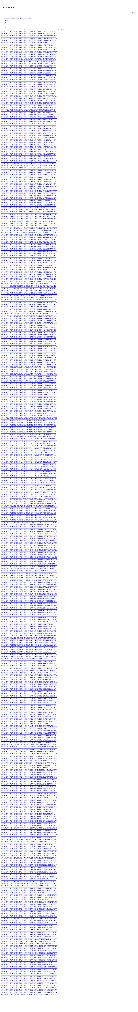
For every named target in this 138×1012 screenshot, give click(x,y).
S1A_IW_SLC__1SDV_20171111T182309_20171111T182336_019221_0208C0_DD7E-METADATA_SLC (29, 800)
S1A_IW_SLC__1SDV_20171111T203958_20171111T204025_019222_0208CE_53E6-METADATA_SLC (28, 871)
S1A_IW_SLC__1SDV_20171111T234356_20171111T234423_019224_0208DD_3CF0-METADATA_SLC (29, 973)
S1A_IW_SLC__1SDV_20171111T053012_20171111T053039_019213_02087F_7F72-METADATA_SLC (28, 246)
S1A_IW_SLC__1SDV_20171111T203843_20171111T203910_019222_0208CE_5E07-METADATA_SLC (28, 866)
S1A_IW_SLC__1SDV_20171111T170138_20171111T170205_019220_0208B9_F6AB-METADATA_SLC (29, 732)
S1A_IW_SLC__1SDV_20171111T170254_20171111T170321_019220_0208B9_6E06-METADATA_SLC (28, 737)
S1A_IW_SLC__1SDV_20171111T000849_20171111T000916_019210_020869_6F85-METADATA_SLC (28, 49)
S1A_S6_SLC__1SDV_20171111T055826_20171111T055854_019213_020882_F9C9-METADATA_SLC (28, 287)
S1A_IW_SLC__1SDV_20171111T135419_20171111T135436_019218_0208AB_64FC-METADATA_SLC (29, 566)
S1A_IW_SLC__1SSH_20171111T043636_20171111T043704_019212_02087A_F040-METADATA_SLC (28, 225)
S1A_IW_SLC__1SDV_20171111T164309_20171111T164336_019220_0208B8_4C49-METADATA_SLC (28, 695)
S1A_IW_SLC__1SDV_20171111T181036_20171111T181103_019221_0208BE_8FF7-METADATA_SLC (28, 758)
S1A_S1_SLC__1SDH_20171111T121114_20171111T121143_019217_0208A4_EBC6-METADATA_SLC (28, 498)
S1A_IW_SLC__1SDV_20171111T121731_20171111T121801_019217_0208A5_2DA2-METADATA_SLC (29, 500)
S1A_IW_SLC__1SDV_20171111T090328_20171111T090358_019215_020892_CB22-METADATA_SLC (28, 316)
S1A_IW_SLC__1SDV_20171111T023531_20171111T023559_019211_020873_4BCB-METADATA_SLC (29, 156)
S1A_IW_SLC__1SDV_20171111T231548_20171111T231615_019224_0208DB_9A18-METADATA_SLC (29, 961)
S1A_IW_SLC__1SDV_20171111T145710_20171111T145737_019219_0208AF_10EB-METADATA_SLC (29, 596)
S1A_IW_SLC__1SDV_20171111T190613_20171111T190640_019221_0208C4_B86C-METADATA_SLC (29, 834)
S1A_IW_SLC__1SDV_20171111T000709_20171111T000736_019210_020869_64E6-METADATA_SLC (28, 42)
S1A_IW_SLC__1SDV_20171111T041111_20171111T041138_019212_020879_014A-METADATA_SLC (28, 209)
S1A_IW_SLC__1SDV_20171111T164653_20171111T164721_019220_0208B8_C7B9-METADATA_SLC (29, 711)
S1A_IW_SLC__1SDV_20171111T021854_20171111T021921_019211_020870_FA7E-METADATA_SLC (28, 116)
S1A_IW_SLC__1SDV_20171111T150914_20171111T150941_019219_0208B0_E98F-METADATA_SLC (28, 626)
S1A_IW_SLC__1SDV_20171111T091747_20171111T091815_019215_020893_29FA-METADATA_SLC (28, 357)
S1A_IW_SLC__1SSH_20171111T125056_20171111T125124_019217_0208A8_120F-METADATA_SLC (28, 514)
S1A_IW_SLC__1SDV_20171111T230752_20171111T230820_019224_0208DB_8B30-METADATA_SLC (29, 927)
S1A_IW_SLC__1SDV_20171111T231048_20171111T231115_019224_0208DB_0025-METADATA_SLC (28, 939)
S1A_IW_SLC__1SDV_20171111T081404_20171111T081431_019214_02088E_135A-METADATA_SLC (28, 308)
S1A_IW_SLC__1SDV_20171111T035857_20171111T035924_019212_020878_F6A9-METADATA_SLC (28, 185)
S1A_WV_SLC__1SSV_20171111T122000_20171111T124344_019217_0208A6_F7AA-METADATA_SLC (29, 505)
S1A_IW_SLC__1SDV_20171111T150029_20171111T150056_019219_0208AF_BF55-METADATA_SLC (29, 610)
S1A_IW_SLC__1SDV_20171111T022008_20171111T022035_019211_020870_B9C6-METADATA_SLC (28, 121)
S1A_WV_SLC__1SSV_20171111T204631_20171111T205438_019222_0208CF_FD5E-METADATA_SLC (29, 881)
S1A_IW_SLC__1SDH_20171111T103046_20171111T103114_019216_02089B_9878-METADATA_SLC (28, 412)
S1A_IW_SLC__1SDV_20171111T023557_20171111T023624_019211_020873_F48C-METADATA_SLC (28, 158)
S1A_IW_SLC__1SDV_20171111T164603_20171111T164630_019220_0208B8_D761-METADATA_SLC (28, 707)
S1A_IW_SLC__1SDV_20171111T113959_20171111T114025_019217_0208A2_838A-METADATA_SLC (28, 473)
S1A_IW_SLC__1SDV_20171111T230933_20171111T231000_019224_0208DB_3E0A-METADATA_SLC (29, 934)
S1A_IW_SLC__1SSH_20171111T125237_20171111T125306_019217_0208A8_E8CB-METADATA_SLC (29, 521)
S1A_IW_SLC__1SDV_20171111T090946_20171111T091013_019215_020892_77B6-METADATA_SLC (28, 343)
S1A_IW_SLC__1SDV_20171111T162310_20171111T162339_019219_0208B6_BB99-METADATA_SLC (29, 668)
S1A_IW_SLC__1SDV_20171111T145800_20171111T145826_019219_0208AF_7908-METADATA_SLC (28, 600)
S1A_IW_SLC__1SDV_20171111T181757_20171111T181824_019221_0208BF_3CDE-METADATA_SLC (29, 781)
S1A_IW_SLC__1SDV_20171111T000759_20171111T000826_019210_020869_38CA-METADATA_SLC (28, 45)
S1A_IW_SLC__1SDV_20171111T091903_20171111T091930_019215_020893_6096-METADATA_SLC (28, 362)
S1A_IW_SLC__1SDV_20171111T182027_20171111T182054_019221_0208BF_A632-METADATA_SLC (29, 792)
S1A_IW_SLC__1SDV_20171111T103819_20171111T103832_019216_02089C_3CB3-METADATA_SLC (29, 417)
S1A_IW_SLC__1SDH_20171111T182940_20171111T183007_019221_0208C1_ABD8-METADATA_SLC (29, 818)
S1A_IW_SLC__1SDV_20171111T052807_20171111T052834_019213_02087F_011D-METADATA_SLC (28, 237)
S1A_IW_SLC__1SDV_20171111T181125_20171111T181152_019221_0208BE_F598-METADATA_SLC (28, 762)
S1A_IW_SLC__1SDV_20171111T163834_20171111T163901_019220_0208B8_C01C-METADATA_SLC (29, 676)
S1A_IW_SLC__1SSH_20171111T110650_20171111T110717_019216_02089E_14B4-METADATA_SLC (28, 426)
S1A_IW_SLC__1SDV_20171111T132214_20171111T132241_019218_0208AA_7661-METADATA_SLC (29, 538)
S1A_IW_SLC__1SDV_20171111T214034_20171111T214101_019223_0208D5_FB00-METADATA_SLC (29, 899)
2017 (6, 22)
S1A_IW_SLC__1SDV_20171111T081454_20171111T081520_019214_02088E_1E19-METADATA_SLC (28, 311)
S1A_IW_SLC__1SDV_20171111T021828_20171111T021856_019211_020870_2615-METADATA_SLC (28, 114)
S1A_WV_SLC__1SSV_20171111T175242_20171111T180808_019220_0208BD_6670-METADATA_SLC (29, 749)
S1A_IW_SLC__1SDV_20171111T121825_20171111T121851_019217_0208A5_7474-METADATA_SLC (28, 503)
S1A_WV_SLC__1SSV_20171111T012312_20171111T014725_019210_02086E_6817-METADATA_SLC (28, 111)
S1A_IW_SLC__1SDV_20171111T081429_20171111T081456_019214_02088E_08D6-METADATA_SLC (28, 309)
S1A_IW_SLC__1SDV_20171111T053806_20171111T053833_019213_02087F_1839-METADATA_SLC (28, 280)
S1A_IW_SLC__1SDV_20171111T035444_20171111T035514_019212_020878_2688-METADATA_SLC (28, 167)
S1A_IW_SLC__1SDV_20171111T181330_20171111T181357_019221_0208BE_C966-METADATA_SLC (29, 771)
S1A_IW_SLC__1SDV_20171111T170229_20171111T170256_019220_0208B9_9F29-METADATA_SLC (28, 735)
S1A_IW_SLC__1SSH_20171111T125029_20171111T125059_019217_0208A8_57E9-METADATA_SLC (28, 512)
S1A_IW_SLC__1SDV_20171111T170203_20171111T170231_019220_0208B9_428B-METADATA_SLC (28, 734)
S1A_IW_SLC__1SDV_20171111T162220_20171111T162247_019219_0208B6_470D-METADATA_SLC (28, 665)
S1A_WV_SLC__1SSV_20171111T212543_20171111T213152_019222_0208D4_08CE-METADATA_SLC (29, 885)
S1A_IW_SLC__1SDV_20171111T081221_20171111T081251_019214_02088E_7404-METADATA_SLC (28, 301)
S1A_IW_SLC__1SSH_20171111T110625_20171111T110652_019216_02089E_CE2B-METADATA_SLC (28, 424)
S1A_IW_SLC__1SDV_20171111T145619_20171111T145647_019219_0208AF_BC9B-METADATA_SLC (29, 593)
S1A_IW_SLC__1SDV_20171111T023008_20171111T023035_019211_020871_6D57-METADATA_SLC (28, 151)
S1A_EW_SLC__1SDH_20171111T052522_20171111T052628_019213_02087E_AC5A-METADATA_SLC (29, 230)
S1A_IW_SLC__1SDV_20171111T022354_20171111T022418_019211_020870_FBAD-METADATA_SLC (29, 137)
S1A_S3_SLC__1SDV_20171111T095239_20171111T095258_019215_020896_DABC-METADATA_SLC (29, 375)
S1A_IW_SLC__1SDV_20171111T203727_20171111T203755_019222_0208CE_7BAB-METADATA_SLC (29, 860)
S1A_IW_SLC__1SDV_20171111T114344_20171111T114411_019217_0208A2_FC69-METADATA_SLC (28, 489)
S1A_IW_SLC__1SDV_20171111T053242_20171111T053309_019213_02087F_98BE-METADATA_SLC (28, 257)
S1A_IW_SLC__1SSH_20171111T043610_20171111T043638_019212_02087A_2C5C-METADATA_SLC (28, 223)
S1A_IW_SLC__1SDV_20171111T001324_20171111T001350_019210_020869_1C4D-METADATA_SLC (28, 68)
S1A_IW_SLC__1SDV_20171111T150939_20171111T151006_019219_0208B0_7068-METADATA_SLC (28, 628)
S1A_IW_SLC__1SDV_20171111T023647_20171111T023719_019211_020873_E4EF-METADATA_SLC (28, 162)
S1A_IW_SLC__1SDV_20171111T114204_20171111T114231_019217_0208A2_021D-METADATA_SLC (28, 482)
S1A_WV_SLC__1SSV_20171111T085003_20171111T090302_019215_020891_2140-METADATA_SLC (28, 315)
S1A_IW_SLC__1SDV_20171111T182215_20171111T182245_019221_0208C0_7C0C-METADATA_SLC (29, 797)
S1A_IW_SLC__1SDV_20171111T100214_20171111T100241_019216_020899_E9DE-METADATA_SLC (29, 389)
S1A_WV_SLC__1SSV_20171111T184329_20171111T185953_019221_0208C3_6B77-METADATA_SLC (29, 827)
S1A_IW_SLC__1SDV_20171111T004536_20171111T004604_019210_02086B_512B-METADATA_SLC (28, 100)
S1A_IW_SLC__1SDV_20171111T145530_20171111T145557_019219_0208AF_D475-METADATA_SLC (29, 589)
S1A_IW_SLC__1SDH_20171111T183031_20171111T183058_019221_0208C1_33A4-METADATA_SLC (28, 822)
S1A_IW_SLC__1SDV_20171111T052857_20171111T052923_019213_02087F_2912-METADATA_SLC (28, 241)
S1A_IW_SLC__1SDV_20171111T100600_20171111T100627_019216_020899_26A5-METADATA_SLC (28, 404)
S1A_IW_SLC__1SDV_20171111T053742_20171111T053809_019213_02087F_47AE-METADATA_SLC (28, 278)
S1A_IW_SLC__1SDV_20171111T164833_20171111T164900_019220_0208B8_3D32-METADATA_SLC (28, 718)
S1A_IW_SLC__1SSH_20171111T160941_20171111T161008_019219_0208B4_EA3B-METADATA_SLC (29, 654)
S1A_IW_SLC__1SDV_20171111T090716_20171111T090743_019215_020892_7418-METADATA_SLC (28, 332)
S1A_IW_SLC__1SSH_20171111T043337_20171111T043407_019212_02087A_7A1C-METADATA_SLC (29, 213)
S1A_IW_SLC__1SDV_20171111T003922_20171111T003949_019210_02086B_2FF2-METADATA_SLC (28, 74)
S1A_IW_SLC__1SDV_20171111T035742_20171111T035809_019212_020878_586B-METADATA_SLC (28, 179)
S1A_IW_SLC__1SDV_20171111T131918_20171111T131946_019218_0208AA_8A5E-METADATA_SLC (29, 526)
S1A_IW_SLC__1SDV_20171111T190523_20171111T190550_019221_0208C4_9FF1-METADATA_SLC (28, 830)
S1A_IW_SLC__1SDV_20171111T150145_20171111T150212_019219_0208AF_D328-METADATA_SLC (29, 616)
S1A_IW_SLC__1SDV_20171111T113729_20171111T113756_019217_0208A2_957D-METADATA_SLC (28, 463)
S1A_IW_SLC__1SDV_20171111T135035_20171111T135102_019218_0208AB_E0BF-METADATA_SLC (29, 551)
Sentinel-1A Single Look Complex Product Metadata (18, 18)
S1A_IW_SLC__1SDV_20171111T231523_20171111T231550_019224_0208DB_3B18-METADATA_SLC (29, 959)
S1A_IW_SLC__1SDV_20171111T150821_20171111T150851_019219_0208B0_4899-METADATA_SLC (28, 623)
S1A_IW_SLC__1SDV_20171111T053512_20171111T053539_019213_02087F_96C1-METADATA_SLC (28, 267)
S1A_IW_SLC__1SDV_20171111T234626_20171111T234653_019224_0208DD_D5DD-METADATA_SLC (29, 983)
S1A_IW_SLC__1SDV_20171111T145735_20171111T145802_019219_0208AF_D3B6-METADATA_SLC (29, 598)
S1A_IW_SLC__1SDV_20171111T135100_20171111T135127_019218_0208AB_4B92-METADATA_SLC (29, 552)
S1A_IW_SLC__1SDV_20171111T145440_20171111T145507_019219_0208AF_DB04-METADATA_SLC (29, 586)
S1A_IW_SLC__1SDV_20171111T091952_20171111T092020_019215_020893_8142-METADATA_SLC (28, 366)
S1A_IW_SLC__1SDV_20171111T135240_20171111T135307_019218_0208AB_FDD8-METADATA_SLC (29, 559)
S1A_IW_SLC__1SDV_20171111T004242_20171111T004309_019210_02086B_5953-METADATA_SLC (28, 88)
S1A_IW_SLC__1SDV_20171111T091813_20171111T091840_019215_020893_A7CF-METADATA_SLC (29, 359)
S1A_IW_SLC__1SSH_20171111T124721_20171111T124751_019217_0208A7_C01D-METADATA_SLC (29, 507)
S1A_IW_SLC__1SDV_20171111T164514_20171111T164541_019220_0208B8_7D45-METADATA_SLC (28, 704)
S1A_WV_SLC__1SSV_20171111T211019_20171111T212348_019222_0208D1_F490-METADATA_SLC (29, 883)
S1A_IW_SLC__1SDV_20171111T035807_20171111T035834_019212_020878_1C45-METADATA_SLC (28, 181)
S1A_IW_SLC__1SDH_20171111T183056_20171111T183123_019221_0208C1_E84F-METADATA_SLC (28, 823)
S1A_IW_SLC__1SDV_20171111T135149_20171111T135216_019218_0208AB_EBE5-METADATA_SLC (29, 556)
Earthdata (8, 7)
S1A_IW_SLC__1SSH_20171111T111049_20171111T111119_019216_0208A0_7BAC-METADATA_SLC (28, 434)
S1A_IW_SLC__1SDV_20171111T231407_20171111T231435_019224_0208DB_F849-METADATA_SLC (29, 954)
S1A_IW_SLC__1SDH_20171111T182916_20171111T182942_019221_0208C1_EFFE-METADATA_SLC (29, 816)
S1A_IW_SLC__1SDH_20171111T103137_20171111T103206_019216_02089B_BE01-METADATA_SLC (29, 415)
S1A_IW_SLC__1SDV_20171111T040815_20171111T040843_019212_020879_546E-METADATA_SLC (28, 197)
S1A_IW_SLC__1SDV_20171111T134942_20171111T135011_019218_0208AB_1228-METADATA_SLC (28, 547)
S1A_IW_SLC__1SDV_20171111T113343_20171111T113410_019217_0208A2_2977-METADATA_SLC (28, 447)
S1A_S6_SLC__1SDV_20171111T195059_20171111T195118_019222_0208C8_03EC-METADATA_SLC (28, 843)
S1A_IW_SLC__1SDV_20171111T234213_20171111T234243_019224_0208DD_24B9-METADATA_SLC (29, 966)
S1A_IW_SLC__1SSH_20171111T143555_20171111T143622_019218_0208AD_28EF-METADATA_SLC (29, 573)
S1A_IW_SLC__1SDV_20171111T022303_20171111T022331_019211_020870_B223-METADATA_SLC (28, 133)
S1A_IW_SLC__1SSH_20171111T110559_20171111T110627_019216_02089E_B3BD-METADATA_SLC (28, 422)
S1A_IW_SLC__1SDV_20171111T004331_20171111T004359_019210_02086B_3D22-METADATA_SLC (28, 91)
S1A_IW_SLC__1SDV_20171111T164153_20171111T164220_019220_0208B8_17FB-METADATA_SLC (28, 690)
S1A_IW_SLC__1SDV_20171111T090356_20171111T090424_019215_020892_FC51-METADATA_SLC (28, 318)
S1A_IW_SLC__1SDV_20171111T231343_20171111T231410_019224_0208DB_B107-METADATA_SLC (29, 952)
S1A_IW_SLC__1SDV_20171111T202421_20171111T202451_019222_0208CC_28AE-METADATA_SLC (29, 853)
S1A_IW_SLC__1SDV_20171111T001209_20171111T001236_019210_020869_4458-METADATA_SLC (28, 63)
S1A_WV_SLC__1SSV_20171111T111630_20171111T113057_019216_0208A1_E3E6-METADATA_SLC (29, 436)
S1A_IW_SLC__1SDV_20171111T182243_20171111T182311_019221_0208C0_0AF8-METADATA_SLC (28, 799)
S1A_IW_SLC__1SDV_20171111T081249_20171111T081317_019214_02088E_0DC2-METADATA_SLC (29, 302)
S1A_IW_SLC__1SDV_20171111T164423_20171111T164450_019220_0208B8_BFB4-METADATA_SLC (29, 700)
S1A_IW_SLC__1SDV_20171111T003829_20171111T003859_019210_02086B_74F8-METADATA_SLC (28, 70)
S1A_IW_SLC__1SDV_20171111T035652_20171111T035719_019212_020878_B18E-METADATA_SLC (28, 176)
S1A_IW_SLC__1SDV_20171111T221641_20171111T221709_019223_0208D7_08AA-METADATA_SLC (29, 913)
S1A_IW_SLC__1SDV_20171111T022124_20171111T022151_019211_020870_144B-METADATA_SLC (28, 126)
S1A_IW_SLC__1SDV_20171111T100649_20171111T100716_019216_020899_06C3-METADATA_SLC (28, 408)
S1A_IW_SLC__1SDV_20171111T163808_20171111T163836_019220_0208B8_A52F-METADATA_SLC (29, 674)
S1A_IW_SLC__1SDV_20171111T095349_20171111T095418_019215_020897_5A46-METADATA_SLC (28, 378)
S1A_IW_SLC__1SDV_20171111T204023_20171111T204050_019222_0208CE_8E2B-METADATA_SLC (29, 873)
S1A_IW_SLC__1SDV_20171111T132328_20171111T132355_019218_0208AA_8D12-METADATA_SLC (29, 544)
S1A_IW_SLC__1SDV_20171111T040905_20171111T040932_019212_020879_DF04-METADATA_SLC (28, 200)
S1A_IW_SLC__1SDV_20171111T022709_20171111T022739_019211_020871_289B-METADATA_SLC (28, 139)
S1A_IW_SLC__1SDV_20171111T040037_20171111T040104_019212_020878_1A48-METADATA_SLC (28, 192)
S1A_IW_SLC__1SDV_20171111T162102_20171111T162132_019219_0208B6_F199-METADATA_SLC (28, 660)
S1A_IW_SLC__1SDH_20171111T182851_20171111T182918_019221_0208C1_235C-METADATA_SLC (28, 815)
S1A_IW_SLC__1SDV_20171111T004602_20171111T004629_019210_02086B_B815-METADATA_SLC (28, 102)
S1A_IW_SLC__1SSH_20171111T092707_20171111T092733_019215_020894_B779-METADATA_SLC (28, 371)
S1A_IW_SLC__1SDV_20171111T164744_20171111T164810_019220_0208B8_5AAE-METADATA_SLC (29, 714)
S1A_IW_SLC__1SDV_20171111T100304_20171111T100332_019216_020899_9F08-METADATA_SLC (28, 392)
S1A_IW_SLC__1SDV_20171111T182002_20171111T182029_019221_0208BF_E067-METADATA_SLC (28, 790)
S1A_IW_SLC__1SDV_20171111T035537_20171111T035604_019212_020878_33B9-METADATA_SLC (28, 170)
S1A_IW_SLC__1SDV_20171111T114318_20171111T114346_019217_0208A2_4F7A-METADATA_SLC (28, 487)
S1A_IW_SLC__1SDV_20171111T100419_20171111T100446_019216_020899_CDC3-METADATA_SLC (29, 397)
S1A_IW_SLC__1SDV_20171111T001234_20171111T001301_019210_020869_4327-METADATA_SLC (28, 65)
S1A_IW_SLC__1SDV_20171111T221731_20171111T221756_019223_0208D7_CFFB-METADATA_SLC (29, 917)
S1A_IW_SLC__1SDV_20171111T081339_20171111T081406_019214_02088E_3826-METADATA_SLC (28, 306)
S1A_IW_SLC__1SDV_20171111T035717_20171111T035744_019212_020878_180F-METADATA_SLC (28, 177)
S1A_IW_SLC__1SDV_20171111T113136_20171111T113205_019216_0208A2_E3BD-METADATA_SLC (29, 438)
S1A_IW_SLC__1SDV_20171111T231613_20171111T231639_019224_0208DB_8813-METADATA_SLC (28, 962)
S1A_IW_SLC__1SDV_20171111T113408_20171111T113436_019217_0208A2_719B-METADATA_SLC (28, 448)
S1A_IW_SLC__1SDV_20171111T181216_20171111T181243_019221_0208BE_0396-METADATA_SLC (28, 765)
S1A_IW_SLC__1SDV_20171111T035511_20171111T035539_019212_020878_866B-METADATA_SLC (28, 169)
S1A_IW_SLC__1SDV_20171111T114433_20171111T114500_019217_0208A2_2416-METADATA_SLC (28, 492)
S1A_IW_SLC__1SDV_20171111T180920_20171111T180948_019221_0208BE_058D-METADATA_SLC (29, 753)
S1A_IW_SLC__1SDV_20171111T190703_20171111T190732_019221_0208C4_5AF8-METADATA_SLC (29, 837)
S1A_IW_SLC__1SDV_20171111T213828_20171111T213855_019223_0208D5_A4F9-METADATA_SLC (29, 890)
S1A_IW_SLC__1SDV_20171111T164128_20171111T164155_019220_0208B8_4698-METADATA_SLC (28, 688)
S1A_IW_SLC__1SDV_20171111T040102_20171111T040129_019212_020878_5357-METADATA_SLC (28, 193)
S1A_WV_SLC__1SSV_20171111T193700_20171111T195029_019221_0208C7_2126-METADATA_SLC (28, 841)
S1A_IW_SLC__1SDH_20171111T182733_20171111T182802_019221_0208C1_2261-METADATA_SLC (28, 809)
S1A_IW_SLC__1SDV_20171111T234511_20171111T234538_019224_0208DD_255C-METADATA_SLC (29, 978)
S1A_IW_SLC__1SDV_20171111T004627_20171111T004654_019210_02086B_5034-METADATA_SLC (28, 104)
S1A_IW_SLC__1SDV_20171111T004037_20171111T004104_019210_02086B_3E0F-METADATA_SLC (28, 79)
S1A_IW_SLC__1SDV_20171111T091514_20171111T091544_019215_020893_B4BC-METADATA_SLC (29, 346)
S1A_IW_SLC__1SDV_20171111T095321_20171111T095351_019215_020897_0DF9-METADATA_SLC (28, 376)
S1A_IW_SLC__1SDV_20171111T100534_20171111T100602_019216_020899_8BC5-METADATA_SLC (28, 403)
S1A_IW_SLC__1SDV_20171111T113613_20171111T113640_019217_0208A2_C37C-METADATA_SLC (29, 457)
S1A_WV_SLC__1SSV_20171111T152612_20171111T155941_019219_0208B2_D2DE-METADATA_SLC (29, 637)
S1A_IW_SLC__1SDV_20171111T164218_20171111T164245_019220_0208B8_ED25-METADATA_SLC (29, 691)
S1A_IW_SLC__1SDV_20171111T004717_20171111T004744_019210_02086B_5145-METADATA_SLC (28, 107)
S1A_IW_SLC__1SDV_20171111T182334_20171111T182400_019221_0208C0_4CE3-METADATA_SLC (29, 802)
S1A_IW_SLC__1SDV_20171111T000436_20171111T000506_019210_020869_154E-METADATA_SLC (28, 31)
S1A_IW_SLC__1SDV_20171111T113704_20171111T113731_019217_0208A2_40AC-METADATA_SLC (29, 461)
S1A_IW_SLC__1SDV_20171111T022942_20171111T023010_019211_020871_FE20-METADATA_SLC (28, 149)
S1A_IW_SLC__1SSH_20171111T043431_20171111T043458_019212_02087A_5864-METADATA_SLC (28, 216)
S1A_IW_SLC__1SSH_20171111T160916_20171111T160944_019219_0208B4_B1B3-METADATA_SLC (28, 653)
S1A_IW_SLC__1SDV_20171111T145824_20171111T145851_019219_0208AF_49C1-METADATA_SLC (29, 602)
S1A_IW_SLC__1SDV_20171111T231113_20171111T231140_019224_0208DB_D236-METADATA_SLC (29, 941)
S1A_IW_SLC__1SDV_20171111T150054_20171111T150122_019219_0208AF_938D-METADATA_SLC (29, 612)
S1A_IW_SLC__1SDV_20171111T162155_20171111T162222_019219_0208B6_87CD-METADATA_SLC (29, 663)
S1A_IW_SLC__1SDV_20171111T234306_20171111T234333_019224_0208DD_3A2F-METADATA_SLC (29, 969)
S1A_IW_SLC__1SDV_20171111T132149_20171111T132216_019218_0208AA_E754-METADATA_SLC (29, 536)
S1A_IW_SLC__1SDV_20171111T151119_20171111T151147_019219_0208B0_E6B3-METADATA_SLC (28, 635)
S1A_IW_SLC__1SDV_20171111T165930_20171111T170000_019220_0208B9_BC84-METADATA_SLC (29, 723)
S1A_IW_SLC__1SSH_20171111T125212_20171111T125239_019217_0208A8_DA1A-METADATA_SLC (29, 519)
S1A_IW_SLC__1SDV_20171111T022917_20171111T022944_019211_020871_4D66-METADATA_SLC (28, 148)
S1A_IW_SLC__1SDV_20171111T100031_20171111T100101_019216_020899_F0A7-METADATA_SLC (28, 382)
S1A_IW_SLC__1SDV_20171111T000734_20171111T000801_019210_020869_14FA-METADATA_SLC (28, 44)
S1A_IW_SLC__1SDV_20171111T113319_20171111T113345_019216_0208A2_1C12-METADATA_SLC (28, 445)
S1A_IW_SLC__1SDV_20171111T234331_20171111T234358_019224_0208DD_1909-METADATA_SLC (29, 971)
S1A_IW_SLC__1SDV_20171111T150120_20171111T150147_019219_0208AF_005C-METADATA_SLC (29, 614)
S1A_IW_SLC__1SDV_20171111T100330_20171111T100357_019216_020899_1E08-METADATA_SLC (28, 394)
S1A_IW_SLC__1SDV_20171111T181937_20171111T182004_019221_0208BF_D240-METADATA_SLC (29, 788)
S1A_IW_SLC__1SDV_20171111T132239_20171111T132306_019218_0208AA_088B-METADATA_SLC (29, 540)
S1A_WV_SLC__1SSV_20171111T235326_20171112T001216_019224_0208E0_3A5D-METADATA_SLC (29, 994)
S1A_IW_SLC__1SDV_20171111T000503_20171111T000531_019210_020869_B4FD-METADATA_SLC (29, 33)
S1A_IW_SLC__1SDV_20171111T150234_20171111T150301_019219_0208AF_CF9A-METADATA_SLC (29, 619)
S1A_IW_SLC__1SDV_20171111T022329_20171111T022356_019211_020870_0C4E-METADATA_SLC (28, 135)
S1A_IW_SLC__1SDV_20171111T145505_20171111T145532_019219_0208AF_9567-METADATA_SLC (28, 588)
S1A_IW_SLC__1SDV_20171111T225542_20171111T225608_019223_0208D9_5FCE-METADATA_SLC (29, 924)
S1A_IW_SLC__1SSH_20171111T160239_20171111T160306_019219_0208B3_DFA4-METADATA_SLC (29, 649)
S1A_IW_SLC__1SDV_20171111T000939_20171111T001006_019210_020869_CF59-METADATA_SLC (28, 53)
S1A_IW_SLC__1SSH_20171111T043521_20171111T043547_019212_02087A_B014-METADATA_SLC (28, 220)
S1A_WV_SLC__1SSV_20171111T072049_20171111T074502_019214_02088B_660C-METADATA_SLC (29, 297)
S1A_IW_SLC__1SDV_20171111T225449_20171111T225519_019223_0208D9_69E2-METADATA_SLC (28, 920)
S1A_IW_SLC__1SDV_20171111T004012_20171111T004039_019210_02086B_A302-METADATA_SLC (28, 77)
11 (5, 24)
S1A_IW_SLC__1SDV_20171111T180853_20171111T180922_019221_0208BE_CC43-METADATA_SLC (29, 751)
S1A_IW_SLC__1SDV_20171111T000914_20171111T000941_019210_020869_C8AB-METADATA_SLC (29, 51)
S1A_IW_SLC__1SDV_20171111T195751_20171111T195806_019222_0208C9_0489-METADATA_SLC (28, 851)
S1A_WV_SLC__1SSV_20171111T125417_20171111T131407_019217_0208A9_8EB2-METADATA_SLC (29, 522)
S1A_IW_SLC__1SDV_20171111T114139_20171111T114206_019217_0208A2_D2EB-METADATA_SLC (29, 480)
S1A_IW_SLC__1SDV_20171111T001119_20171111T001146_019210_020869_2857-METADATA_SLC (28, 60)
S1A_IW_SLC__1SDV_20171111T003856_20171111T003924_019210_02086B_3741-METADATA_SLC (28, 72)
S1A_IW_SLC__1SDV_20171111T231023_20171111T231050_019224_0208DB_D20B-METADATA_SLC (29, 938)
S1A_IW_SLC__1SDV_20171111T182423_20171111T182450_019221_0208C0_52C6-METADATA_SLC (28, 806)
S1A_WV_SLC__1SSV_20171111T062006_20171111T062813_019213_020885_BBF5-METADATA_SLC (29, 288)
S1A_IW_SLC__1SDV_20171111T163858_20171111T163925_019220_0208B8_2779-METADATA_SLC (28, 677)
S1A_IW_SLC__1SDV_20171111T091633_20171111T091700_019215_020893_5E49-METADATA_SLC (28, 352)
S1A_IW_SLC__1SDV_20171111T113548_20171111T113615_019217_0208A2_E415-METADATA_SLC (28, 456)
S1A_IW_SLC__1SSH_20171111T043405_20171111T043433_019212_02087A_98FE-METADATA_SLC (28, 214)
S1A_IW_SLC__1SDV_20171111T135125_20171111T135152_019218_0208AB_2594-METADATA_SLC (28, 554)
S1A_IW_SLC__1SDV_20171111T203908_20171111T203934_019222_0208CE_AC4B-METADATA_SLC (29, 867)
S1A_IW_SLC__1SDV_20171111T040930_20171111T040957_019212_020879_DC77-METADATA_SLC (28, 202)
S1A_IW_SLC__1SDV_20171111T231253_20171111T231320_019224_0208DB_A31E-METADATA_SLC (29, 948)
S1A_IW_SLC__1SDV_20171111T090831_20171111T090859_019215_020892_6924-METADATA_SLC (28, 338)
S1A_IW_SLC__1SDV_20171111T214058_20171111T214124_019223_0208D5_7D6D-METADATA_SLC (29, 901)
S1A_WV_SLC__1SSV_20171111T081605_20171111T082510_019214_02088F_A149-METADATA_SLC (29, 313)
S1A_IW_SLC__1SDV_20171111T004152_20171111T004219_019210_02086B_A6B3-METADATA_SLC (29, 84)
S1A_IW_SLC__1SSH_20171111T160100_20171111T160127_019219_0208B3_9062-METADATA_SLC (28, 642)
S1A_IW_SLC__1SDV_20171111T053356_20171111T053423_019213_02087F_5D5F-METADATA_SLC (28, 262)
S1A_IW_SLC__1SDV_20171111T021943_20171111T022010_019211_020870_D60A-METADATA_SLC (28, 119)
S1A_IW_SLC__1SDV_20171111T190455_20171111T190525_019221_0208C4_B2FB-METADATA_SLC (29, 829)
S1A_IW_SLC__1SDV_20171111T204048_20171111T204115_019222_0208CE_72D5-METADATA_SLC (29, 874)
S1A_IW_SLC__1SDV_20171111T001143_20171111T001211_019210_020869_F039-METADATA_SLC (28, 61)
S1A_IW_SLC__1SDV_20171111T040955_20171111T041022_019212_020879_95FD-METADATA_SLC (28, 204)
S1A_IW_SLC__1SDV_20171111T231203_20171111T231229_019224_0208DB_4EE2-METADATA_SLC (29, 945)
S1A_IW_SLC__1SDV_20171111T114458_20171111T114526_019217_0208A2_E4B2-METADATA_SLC (28, 494)
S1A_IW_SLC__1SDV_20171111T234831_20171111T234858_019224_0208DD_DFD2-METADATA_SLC (29, 992)
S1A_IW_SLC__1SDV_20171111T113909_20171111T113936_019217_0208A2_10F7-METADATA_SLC (28, 470)
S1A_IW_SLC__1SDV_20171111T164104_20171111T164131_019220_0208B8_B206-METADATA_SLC (28, 686)
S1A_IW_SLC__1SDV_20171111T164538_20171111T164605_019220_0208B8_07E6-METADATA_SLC (28, 705)
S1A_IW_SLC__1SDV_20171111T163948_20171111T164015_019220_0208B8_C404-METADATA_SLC (28, 681)
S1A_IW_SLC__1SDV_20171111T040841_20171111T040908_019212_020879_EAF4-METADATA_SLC (28, 199)
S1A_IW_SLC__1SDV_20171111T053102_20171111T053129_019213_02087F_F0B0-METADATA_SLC (28, 250)
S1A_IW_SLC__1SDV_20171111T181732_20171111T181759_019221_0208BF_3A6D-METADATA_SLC (29, 779)
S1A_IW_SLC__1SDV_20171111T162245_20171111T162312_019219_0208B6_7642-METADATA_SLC (28, 667)
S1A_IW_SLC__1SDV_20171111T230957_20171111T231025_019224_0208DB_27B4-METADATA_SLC (29, 936)
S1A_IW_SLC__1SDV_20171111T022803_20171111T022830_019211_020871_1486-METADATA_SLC (28, 142)
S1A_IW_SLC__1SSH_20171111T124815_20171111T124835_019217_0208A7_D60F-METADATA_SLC (28, 510)
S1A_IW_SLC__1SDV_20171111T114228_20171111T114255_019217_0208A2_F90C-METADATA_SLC (28, 484)
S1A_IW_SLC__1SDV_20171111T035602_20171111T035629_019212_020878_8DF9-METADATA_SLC (28, 172)
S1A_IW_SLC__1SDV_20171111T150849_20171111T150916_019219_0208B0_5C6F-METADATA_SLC (28, 624)
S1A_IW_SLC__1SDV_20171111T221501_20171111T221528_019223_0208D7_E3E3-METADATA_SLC (29, 906)
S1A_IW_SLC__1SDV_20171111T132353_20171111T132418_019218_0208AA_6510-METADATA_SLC (29, 545)
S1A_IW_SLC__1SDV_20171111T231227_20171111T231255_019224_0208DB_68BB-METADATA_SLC (29, 947)
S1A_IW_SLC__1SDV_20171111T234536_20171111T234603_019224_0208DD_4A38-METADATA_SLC (29, 980)
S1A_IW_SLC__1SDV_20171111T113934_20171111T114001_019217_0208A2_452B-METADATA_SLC (28, 471)
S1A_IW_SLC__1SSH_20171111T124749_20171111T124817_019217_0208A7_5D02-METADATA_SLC (28, 508)
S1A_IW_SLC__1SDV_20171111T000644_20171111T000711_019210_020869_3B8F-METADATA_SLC (28, 40)
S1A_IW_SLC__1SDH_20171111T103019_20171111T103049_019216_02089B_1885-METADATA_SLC (28, 410)
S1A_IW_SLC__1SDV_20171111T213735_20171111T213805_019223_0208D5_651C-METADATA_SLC (28, 887)
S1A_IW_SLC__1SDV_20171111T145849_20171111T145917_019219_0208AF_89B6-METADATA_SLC (29, 603)
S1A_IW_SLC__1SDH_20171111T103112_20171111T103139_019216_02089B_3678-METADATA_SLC (28, 413)
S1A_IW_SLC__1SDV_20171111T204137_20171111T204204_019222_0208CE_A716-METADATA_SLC (29, 878)
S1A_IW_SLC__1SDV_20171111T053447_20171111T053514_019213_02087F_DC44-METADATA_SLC (29, 265)
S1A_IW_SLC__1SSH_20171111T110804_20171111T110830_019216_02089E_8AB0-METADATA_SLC (28, 431)
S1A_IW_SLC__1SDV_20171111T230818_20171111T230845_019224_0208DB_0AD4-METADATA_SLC (29, 929)
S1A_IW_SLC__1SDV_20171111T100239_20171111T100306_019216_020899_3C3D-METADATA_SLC (28, 390)
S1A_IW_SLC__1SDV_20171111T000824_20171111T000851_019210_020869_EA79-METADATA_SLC (28, 47)
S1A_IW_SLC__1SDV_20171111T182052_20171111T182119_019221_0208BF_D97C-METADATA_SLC (29, 793)
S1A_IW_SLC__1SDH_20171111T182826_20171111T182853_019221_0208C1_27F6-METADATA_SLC (28, 813)
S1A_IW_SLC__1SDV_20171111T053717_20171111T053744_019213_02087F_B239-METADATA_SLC (28, 276)
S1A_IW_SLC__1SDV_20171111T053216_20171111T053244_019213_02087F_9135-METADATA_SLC (28, 255)
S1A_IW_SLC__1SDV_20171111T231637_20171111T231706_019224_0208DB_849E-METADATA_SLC (29, 964)
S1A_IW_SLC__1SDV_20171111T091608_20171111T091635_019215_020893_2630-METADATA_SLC (28, 350)
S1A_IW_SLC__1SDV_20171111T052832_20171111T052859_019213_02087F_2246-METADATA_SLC (28, 239)
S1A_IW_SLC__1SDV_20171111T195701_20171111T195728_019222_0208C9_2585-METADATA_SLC (28, 848)
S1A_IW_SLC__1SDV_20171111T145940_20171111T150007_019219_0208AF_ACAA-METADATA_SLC (29, 607)
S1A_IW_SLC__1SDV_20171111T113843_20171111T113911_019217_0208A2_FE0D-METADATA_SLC (29, 468)
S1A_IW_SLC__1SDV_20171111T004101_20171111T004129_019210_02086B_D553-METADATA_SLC (28, 81)
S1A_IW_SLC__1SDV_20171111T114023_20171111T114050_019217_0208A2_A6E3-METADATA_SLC (29, 475)
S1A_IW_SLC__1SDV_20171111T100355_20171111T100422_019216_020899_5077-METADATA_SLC (28, 396)
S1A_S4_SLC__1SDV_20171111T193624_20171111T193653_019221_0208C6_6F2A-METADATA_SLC (28, 839)
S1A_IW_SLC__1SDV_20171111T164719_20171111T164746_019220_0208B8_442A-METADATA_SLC (28, 712)
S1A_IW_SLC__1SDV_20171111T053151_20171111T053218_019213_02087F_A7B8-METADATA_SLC (29, 253)
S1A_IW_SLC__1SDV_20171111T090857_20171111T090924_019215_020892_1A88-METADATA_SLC (28, 339)
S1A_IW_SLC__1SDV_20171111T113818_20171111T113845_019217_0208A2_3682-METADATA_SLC (28, 466)
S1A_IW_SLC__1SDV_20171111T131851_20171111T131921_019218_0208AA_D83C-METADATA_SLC (29, 524)
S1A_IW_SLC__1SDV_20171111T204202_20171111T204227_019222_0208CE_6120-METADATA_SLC (28, 880)
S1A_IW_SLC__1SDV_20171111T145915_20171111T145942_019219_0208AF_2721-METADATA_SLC (28, 605)
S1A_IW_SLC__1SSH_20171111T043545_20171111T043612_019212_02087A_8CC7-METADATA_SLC (28, 221)
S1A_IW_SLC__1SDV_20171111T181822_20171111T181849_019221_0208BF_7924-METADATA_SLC (28, 783)
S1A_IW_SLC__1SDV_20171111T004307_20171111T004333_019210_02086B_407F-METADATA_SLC (28, 89)
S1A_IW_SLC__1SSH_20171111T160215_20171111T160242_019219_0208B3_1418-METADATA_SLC (28, 647)
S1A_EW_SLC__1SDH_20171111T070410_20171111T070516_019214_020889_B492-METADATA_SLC (29, 295)
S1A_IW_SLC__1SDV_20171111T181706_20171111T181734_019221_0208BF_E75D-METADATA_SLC (29, 778)
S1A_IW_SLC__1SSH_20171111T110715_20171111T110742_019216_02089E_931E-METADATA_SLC (28, 427)
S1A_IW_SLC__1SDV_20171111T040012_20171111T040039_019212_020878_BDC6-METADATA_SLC (29, 190)
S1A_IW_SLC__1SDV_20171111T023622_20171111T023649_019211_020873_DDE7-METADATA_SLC (29, 160)
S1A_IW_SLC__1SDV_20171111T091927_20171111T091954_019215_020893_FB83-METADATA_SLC (28, 364)
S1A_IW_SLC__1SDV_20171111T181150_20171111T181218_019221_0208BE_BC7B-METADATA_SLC (29, 763)
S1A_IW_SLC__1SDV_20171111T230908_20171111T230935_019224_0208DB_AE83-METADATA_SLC (29, 932)
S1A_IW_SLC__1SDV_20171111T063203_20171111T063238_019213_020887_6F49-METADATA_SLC (28, 292)
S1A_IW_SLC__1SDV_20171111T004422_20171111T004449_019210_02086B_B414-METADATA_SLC (28, 95)
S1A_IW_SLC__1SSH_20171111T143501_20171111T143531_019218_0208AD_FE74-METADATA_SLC (29, 570)
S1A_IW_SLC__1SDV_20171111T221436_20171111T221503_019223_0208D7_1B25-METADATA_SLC (28, 904)
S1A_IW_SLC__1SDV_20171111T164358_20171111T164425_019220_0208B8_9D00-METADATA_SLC (28, 698)
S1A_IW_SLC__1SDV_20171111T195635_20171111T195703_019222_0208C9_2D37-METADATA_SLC (28, 846)
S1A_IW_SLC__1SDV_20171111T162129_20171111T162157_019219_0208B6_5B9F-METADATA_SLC (28, 661)
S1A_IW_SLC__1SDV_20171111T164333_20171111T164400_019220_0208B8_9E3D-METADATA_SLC (29, 697)
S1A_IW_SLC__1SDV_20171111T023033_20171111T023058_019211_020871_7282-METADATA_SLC (28, 153)
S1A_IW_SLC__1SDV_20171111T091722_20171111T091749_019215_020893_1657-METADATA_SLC (28, 355)
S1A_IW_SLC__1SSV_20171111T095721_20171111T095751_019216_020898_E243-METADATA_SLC (28, 380)
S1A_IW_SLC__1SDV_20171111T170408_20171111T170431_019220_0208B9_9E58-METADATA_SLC (28, 742)
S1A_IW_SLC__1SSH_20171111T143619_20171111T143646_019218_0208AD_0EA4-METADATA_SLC (29, 575)
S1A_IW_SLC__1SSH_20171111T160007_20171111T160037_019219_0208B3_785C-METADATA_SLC (28, 639)
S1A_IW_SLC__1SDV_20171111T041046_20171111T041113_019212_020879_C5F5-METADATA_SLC (28, 207)
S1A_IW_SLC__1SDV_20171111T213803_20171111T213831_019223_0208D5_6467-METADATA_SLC (28, 888)
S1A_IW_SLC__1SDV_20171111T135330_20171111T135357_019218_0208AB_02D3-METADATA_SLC (29, 563)
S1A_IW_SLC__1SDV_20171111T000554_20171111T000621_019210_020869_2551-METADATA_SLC (28, 37)
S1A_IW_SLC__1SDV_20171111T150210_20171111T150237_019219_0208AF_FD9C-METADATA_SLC (29, 617)
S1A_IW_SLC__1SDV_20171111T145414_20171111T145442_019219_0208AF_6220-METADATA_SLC (28, 584)
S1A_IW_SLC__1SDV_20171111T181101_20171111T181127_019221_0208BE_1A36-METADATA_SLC (28, 760)
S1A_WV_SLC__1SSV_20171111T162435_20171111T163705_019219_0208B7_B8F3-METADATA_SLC (29, 670)
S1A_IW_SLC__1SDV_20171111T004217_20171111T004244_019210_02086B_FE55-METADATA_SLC (28, 86)
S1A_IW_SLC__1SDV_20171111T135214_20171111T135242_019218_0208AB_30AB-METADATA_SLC (29, 558)
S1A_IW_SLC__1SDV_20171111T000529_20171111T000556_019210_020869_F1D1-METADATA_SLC (28, 35)
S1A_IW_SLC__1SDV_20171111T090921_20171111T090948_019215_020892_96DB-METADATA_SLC (28, 341)
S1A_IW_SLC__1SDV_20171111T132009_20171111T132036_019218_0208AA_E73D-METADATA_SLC (29, 529)
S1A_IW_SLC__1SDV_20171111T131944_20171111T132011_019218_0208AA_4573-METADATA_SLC (28, 528)
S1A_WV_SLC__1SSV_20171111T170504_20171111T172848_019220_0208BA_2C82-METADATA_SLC (29, 744)
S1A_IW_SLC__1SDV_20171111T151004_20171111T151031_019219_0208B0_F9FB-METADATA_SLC (29, 630)
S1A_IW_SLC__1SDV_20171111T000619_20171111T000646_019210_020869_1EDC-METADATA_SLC (29, 38)
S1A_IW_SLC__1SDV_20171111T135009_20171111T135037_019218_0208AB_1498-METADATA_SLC (28, 549)
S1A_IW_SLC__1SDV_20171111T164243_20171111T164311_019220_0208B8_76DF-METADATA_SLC (28, 693)
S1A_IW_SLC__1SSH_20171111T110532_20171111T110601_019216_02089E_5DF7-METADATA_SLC (28, 420)
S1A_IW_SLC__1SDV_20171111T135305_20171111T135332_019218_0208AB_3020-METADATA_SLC (28, 561)
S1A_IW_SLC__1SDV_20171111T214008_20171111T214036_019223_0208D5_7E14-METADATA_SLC (28, 897)
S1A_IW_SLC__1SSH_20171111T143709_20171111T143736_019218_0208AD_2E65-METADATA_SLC (28, 579)
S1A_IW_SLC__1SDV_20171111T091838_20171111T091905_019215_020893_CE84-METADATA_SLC (28, 360)
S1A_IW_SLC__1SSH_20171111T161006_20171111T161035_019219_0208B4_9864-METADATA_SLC (28, 656)
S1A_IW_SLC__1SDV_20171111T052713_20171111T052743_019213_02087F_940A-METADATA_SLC (28, 234)
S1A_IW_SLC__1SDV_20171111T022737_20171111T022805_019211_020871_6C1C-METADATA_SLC (28, 141)
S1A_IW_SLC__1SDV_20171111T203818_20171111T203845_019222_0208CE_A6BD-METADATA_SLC (29, 864)
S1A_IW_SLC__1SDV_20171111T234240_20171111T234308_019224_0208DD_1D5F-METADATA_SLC (29, 968)
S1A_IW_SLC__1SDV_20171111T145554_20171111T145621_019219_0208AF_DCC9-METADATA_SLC (29, 591)
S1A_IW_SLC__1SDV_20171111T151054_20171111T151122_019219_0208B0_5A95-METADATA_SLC (28, 633)
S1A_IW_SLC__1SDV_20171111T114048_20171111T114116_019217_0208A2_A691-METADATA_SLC (28, 477)
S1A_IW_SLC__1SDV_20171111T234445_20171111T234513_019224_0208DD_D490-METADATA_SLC (29, 976)
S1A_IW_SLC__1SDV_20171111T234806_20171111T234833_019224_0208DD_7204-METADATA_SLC (29, 991)
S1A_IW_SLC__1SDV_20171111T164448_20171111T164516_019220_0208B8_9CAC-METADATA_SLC (29, 702)
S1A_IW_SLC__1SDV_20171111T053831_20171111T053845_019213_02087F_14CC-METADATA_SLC (28, 281)
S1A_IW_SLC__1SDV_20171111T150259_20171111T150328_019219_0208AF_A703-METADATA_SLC (29, 621)
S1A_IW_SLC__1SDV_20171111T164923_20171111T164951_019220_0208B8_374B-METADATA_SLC (28, 721)
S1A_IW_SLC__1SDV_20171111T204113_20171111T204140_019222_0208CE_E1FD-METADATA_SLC (29, 876)
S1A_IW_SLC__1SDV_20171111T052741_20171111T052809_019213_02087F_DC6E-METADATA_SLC (29, 236)
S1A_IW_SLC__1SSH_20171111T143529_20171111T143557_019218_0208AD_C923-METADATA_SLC (29, 572)
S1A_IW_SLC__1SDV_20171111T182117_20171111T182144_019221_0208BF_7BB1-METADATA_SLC (29, 795)
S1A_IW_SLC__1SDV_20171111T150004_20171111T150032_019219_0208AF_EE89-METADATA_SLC (29, 609)
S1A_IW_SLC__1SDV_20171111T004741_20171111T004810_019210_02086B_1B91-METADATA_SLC (28, 109)
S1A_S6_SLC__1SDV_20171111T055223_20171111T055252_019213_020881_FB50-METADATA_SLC (28, 285)
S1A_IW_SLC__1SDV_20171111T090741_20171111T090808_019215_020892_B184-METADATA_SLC (28, 334)
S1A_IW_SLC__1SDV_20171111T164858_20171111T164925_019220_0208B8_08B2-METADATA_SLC (28, 720)
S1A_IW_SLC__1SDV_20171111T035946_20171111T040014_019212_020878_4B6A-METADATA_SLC (28, 188)
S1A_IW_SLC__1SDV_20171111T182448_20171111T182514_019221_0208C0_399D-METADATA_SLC (28, 807)
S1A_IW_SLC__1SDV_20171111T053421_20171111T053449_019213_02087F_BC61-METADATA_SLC (28, 264)
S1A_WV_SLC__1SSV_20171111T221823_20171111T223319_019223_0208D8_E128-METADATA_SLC (29, 918)
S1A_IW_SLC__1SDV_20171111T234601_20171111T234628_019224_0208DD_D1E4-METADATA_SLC (29, 982)
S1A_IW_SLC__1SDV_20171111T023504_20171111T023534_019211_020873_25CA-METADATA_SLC (28, 155)
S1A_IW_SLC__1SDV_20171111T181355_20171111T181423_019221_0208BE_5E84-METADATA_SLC (28, 772)
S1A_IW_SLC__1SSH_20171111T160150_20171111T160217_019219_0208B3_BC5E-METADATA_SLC (29, 646)
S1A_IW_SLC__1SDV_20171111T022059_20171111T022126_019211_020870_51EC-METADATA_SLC (28, 125)
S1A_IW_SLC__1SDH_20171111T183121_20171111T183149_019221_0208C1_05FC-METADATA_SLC (28, 825)
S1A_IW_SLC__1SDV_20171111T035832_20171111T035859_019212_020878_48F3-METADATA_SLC (28, 183)
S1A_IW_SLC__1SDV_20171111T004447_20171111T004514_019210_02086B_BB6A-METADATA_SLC (29, 97)
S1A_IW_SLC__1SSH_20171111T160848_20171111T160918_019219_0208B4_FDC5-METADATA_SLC (29, 651)
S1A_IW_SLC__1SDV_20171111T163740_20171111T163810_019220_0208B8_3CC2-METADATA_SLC (29, 672)
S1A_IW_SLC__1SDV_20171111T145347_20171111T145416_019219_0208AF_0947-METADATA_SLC (28, 582)
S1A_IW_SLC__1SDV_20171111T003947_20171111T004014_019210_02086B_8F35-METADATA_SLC (28, 75)
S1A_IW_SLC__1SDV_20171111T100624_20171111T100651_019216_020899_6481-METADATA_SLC (28, 406)
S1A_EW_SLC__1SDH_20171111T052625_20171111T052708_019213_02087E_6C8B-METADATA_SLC (29, 232)
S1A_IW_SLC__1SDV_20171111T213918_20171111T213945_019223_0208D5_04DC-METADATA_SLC (29, 894)
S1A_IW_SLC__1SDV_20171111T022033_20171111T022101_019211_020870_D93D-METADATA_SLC (28, 123)
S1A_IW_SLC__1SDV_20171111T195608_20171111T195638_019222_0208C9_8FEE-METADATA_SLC (29, 844)
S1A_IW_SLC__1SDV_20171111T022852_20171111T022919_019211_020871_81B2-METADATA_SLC (28, 146)
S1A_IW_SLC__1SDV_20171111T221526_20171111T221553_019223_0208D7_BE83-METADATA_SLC (29, 908)
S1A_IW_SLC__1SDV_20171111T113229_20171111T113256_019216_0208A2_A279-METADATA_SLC (28, 441)
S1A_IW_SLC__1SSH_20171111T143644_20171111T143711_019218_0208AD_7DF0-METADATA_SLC (29, 577)
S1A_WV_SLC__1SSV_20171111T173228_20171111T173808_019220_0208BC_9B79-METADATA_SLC (29, 748)
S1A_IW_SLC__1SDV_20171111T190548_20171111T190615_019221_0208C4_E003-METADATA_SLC (28, 832)
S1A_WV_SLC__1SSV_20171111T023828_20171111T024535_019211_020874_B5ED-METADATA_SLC (29, 163)
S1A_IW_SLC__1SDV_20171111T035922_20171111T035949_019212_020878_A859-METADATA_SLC (28, 186)
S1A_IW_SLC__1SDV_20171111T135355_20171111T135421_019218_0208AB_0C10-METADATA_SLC (29, 565)
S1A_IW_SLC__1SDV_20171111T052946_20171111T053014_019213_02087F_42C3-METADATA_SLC (28, 244)
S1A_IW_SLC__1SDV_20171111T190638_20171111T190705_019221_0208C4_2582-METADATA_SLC (28, 836)
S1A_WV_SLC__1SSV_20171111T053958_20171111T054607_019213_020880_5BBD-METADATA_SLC (29, 283)
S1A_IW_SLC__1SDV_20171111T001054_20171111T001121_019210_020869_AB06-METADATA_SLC (28, 58)
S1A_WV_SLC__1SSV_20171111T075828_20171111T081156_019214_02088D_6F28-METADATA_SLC (29, 299)
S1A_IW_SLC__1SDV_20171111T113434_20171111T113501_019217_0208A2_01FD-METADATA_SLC (28, 450)
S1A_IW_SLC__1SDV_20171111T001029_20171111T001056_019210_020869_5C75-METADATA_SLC (28, 56)
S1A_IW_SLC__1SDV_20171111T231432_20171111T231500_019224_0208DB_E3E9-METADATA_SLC (29, 955)
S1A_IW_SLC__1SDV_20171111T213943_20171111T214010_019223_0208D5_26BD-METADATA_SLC (29, 895)
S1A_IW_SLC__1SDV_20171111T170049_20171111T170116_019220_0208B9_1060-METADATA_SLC (28, 728)
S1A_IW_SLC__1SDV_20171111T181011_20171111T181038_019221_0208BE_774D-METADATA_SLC (29, 756)
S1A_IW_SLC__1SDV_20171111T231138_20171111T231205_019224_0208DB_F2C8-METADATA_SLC (29, 943)
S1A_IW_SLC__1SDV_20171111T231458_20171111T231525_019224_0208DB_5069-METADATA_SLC (28, 957)
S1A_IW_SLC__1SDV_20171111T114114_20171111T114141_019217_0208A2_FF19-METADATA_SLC (28, 478)
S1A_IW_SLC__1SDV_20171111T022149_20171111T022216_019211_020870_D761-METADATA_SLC (28, 128)
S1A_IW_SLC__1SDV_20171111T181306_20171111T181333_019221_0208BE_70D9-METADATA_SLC (29, 769)
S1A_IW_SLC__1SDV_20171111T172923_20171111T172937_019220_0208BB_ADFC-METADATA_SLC (29, 746)
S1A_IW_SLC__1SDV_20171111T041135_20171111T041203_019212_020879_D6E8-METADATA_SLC (28, 211)
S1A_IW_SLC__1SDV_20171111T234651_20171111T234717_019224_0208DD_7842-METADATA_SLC (29, 985)
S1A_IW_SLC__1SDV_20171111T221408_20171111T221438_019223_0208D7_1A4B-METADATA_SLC (29, 903)
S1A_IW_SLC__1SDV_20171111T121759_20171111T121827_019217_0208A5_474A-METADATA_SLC (29, 501)
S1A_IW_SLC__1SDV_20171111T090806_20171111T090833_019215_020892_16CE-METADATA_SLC (28, 336)
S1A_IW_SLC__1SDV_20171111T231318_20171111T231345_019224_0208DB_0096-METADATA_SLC (28, 950)
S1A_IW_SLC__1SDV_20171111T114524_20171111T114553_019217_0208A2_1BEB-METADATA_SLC (29, 496)
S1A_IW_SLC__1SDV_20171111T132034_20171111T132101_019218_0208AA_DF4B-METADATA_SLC (29, 531)
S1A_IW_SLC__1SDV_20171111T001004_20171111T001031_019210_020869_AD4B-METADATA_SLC (29, 54)
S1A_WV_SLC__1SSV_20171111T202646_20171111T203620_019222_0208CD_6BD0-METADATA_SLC (29, 857)
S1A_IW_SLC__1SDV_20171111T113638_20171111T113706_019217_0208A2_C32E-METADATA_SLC (28, 459)
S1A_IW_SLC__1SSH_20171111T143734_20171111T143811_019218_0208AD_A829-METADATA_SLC (29, 580)
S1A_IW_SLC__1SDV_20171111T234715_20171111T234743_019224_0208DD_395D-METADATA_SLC (29, 987)
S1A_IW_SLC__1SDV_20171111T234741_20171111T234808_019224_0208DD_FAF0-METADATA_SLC (29, 989)
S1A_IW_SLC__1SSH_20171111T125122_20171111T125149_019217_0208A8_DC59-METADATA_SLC (29, 515)
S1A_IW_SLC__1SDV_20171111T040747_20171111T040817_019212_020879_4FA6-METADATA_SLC (28, 195)
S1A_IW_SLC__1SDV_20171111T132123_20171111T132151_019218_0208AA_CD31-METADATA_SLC (29, 535)
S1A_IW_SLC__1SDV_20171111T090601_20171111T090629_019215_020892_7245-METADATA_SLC (28, 327)
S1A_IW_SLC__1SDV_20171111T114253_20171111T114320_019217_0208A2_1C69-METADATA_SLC (28, 485)
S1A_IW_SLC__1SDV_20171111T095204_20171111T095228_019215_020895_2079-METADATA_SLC (28, 373)
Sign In (134, 12)
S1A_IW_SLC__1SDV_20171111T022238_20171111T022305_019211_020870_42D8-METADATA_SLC (28, 132)
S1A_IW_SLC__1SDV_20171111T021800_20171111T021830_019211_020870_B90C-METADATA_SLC (28, 112)
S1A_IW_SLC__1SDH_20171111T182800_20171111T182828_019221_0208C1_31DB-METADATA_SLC (29, 811)
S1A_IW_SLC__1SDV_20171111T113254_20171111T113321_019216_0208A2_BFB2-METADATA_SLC (29, 443)
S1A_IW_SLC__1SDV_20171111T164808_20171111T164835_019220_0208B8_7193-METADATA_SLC (28, 716)
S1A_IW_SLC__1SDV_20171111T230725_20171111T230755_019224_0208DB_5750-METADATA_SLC (28, 925)
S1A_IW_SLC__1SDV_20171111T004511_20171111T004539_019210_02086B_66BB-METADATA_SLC (29, 98)
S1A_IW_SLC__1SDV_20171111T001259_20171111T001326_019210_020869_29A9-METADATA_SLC (28, 67)
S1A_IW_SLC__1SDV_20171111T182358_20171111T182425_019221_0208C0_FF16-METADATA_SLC (28, 804)
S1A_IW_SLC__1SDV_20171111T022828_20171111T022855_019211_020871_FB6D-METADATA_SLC (28, 144)
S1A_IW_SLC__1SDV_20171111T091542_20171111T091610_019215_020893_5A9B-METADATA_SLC (28, 348)
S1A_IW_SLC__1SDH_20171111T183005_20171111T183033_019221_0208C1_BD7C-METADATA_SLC (29, 820)
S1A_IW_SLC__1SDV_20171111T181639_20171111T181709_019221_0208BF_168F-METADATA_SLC (28, 776)
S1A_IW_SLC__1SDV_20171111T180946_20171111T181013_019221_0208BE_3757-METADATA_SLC (28, 755)
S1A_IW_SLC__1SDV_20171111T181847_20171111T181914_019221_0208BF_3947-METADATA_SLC (28, 785)
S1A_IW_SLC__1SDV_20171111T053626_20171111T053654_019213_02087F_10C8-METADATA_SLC (28, 272)
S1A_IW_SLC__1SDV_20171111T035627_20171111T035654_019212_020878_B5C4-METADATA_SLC (28, 174)
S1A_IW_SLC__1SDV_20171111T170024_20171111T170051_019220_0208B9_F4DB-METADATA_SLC (29, 727)
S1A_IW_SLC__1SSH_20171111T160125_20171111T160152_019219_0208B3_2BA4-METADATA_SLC (28, 644)
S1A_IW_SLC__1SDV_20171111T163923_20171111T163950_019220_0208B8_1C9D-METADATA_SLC (29, 679)
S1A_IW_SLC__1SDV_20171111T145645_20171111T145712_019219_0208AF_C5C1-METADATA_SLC (29, 595)
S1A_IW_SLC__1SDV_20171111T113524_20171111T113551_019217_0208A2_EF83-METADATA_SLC (28, 454)
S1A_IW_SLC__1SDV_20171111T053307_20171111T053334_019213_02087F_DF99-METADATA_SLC (28, 258)
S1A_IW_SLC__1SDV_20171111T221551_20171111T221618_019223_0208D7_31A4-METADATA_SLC (29, 910)
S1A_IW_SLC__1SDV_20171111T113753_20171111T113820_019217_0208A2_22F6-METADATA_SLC (28, 464)
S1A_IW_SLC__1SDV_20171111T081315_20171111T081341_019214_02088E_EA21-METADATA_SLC (29, 304)
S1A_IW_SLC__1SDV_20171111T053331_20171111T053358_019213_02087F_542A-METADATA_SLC (28, 260)
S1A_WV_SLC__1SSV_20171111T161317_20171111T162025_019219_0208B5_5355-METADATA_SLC (28, 658)
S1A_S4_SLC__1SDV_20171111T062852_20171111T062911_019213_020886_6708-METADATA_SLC (28, 290)
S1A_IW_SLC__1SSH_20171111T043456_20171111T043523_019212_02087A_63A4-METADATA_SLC (28, 218)
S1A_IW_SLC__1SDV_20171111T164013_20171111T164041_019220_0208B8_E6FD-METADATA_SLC (29, 683)
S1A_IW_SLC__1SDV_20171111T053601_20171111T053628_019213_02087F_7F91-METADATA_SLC (28, 271)
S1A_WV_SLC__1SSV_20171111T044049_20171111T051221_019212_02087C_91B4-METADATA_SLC (29, 227)
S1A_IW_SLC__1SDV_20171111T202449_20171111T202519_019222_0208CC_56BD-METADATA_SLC (29, 855)
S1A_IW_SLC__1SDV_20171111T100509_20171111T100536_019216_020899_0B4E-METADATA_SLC (28, 401)
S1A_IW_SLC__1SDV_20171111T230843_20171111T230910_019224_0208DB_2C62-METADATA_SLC (29, 931)
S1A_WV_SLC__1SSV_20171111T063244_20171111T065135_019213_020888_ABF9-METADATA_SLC (29, 294)
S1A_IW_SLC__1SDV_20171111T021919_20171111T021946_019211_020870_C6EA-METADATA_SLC (29, 118)
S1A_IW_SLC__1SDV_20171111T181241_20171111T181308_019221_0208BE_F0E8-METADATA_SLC (29, 767)
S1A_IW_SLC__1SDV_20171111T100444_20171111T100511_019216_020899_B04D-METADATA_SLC (28, 399)
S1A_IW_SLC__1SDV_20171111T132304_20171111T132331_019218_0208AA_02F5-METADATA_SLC (29, 542)
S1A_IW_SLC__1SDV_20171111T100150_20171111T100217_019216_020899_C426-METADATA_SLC (28, 387)
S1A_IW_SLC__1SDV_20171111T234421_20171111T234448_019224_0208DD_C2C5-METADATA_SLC (29, 975)
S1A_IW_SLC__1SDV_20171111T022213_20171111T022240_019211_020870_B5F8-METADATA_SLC (28, 130)
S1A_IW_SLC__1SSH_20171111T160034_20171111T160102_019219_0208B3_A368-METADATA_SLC (28, 640)
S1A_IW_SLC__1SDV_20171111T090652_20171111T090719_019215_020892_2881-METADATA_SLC (28, 331)
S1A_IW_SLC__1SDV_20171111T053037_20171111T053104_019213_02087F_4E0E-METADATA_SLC (28, 248)
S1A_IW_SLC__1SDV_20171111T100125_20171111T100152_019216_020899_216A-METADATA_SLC (28, 385)
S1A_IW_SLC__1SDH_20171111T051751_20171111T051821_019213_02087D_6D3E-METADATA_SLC (29, 229)
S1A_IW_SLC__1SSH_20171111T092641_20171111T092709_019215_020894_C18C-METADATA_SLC (28, 369)
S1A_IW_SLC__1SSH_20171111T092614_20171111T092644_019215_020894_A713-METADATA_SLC (28, 368)
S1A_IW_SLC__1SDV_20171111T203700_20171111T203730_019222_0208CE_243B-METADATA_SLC (29, 859)
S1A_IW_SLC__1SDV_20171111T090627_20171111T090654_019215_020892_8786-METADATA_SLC (28, 329)
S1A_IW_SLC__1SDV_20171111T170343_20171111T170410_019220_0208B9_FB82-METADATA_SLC (28, 741)
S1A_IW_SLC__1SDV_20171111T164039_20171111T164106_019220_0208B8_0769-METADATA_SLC (28, 684)
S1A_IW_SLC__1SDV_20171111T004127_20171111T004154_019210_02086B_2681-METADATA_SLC (28, 82)
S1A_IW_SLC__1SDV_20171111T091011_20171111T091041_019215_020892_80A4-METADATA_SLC (28, 345)
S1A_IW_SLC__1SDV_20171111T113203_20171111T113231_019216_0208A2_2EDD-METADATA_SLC (29, 440)
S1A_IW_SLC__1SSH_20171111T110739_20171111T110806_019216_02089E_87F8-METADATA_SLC (28, 429)
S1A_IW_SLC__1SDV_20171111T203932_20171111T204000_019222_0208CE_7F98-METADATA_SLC (28, 869)
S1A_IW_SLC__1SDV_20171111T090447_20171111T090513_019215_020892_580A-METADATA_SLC (28, 322)
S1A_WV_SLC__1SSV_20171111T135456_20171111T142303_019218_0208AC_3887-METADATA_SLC (29, 568)
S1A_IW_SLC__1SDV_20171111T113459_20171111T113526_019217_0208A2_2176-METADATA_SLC (28, 452)
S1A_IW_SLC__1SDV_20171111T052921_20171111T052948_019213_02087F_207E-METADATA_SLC (28, 243)
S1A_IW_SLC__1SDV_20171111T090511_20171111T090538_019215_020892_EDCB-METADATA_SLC (29, 324)
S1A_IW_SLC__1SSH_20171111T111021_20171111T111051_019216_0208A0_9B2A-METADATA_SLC (28, 433)
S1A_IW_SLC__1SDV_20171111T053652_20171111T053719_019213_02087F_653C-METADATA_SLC (28, 274)
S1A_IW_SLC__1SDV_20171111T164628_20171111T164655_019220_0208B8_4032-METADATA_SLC (28, 709)
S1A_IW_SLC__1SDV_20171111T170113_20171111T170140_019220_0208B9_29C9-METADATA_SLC (28, 730)
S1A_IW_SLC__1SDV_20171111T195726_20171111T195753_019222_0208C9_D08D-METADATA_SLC (29, 850)
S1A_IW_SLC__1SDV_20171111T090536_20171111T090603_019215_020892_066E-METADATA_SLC (28, 325)
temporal (7, 20)
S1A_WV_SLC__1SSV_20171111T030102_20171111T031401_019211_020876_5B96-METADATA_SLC (28, 165)
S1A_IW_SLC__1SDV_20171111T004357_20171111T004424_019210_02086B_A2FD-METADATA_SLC (29, 93)
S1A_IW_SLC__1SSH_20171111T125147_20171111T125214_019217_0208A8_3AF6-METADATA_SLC (28, 517)
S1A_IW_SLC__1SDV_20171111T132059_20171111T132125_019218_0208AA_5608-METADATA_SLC (29, 533)
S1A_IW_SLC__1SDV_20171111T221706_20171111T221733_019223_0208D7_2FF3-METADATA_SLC (28, 915)
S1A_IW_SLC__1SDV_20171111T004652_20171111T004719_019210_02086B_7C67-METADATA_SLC (28, 105)
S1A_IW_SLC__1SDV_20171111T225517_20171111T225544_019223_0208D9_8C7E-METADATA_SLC (29, 922)
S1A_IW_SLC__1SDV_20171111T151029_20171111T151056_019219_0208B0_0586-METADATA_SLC (28, 632)
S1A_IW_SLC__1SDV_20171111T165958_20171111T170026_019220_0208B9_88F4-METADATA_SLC (28, 725)
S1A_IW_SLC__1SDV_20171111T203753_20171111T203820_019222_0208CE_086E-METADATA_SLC (28, 862)
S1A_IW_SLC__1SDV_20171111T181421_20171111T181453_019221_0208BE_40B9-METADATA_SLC (29, 774)
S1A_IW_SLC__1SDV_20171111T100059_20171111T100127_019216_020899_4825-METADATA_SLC (28, 383)
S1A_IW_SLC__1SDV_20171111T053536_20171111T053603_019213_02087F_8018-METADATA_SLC (28, 269)
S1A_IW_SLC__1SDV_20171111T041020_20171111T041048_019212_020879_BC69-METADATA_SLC (28, 206)
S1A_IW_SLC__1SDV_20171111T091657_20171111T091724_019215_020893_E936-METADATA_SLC (28, 353)
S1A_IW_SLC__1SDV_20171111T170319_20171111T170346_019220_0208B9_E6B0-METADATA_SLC (29, 739)
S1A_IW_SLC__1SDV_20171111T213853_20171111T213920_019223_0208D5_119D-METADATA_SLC (28, 892)
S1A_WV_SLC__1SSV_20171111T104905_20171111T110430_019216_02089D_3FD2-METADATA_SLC (29, 419)
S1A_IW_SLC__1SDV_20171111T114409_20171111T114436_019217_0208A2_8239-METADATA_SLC (28, 491)
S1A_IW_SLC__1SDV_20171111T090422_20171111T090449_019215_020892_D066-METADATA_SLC (28, 320)
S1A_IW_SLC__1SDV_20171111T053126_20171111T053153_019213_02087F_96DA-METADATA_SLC (29, 251)
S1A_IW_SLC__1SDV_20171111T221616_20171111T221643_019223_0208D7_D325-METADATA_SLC (29, 911)
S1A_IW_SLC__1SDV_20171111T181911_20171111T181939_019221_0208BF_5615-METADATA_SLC (28, 786)
